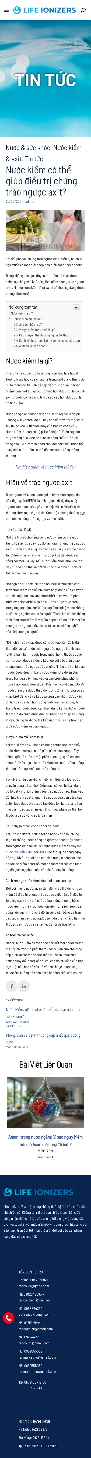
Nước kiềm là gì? (22, 313)
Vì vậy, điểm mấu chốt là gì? (37, 330)
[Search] (83, 10)
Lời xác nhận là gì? (30, 324)
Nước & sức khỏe (28, 147)
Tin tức (33, 158)
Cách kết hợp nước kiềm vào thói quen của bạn (49, 341)
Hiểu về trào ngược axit (27, 319)
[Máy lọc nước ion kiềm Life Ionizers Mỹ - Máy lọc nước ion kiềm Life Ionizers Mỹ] (44, 10)
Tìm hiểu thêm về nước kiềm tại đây (45, 466)
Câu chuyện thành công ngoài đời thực (44, 335)
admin (29, 201)
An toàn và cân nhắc (32, 346)
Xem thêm (44, 1157)
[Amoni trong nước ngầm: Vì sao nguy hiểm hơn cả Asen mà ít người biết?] (45, 1102)
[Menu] (6, 10)
